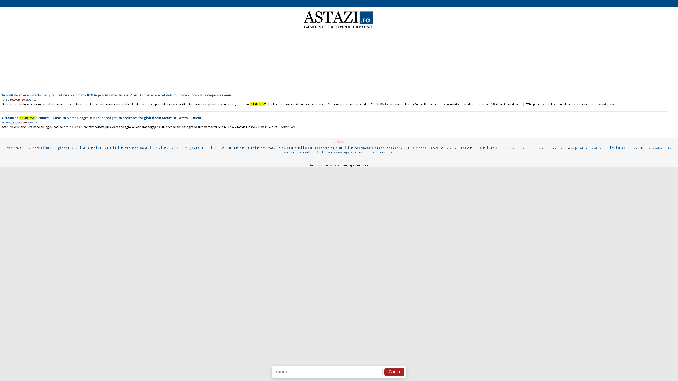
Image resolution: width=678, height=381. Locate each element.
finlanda (419, 147)
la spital (78, 148)
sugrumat (14, 147)
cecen (171, 148)
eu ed (559, 148)
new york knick (273, 147)
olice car (600, 148)
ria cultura (300, 147)
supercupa (342, 152)
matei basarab (531, 148)
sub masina (134, 148)
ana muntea (654, 148)
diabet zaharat (387, 148)
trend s (306, 152)
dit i (373, 152)
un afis (331, 148)
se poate (250, 147)
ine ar (27, 148)
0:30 (180, 147)
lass (329, 152)
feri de (363, 152)
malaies (548, 148)
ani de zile (155, 148)
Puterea (33, 100)
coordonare (364, 148)
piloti (580, 148)
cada (667, 148)
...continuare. (606, 104)
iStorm (337, 165)
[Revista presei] (338, 28)
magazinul (194, 148)
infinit (319, 152)
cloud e (406, 148)
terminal (386, 152)
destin (95, 147)
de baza (488, 147)
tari (457, 148)
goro (36, 147)
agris (449, 148)
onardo (569, 148)
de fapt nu (620, 147)
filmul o (49, 148)
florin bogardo (509, 148)
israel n (470, 147)
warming (291, 152)
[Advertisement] (339, 58)
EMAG (339, 141)
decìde (639, 148)
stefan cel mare (221, 147)
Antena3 (33, 122)
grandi (63, 148)
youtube (114, 147)
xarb (354, 152)
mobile (346, 147)
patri (589, 148)
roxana (435, 147)
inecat (319, 148)
